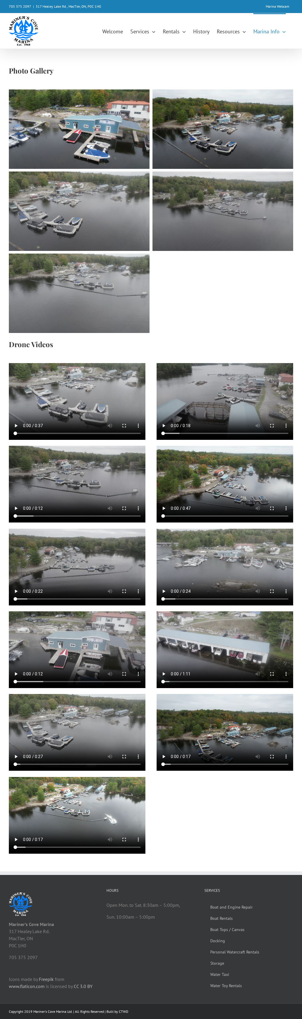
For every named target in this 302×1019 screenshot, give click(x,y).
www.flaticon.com (27, 986)
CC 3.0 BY (83, 986)
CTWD (123, 1011)
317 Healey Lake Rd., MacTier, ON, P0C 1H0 (68, 6)
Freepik (46, 979)
